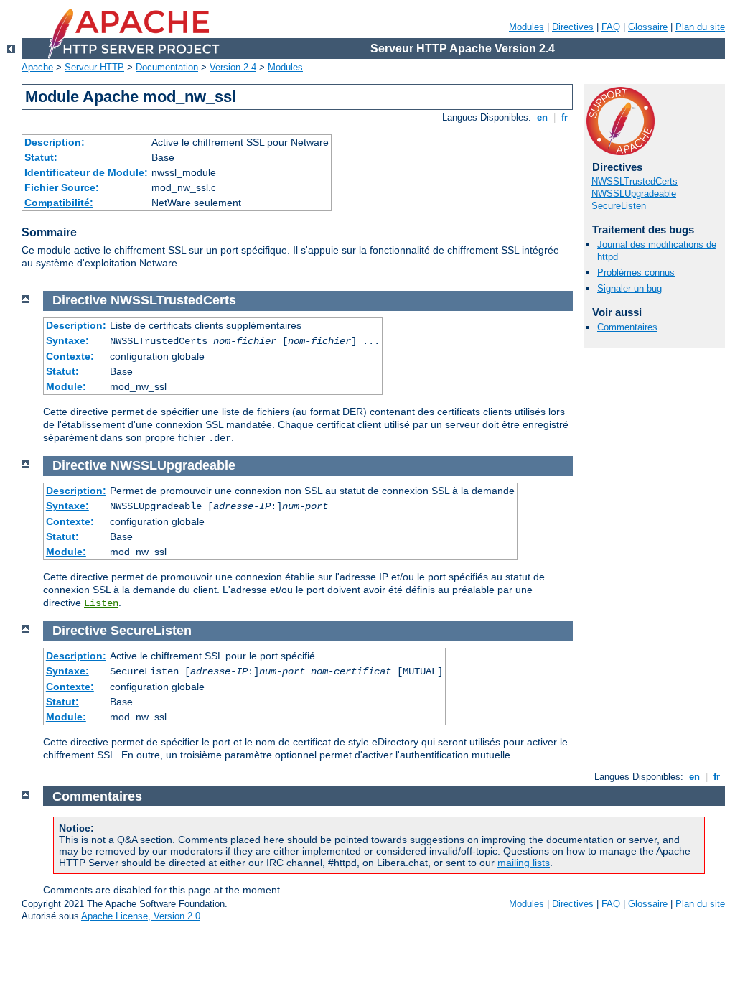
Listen (101, 603)
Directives (573, 27)
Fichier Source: (61, 187)
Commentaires (627, 327)
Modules (526, 27)
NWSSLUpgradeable (633, 193)
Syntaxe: (67, 340)
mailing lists (523, 862)
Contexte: (70, 356)
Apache (37, 67)
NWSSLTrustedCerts (634, 181)
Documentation (167, 67)
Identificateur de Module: (86, 172)
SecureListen (618, 205)
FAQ (610, 27)
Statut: (40, 157)
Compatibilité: (58, 202)
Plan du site (700, 27)
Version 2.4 (233, 67)
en (542, 117)
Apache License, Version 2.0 (140, 916)
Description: (54, 142)
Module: (66, 386)
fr (564, 117)
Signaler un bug (629, 288)
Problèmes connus (636, 272)
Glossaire (648, 27)
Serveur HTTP (94, 67)
